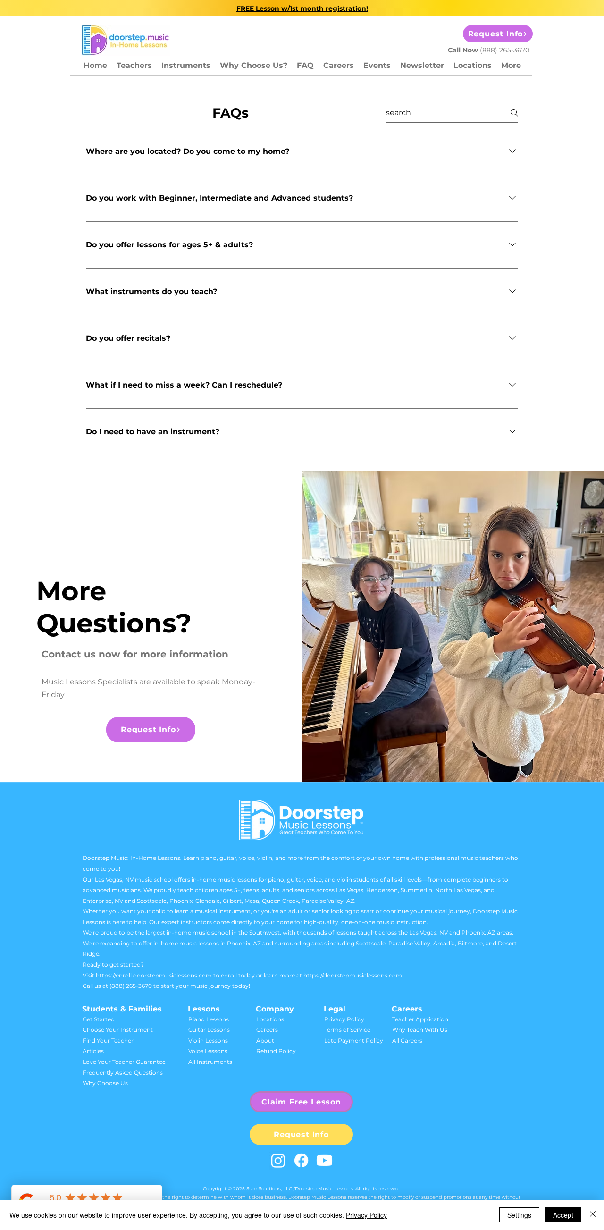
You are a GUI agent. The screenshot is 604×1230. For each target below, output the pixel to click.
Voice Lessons (207, 1050)
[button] (186, 65)
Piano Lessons (208, 1019)
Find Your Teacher (108, 1040)
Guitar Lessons (209, 1029)
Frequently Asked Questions (123, 1072)
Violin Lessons (208, 1040)
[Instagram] (278, 1160)
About (265, 1040)
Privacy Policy (344, 1019)
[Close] (592, 1214)
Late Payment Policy (353, 1040)
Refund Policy (276, 1050)
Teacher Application (420, 1019)
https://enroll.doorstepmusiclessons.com (154, 975)
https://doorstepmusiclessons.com (352, 975)
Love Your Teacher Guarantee (124, 1061)
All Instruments (210, 1061)
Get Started (99, 1019)
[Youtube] (324, 1160)
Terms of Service (347, 1029)
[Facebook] (301, 1160)
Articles (93, 1050)
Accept (563, 1215)
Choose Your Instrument (118, 1029)
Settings (519, 1215)
